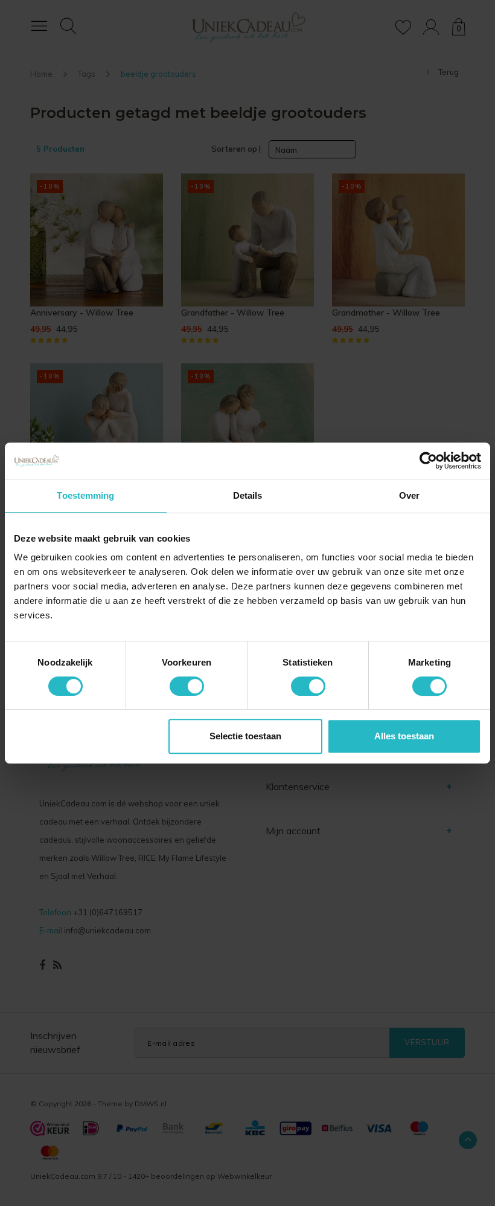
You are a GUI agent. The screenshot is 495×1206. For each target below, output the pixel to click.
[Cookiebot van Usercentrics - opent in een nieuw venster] (428, 461)
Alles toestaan (404, 736)
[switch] (187, 686)
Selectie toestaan (245, 736)
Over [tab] (409, 495)
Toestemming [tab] (85, 495)
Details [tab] (248, 495)
